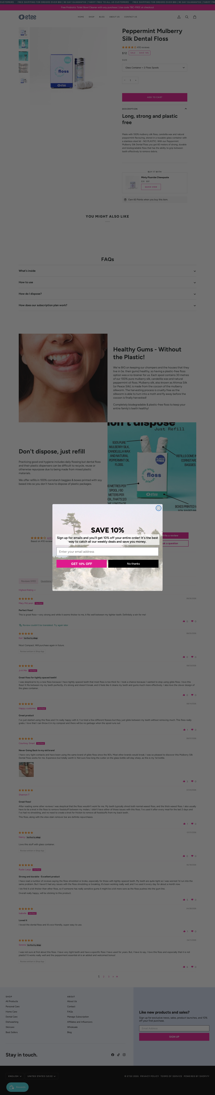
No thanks (133, 563)
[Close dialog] (158, 508)
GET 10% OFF (81, 563)
